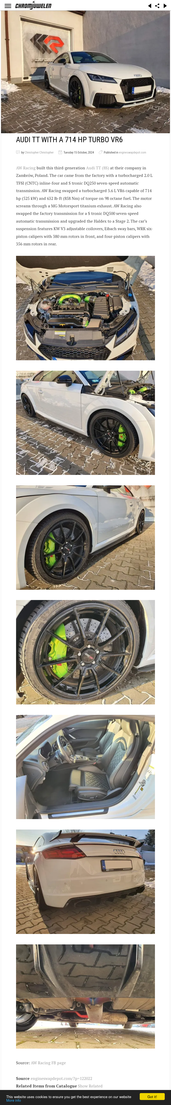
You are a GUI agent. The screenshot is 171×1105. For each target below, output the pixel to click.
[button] (85, 308)
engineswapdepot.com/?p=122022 (61, 1078)
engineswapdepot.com (132, 152)
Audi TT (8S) (97, 167)
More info (13, 1100)
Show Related (90, 1086)
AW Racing (26, 167)
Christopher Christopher (39, 152)
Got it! (152, 1096)
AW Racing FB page (48, 1062)
